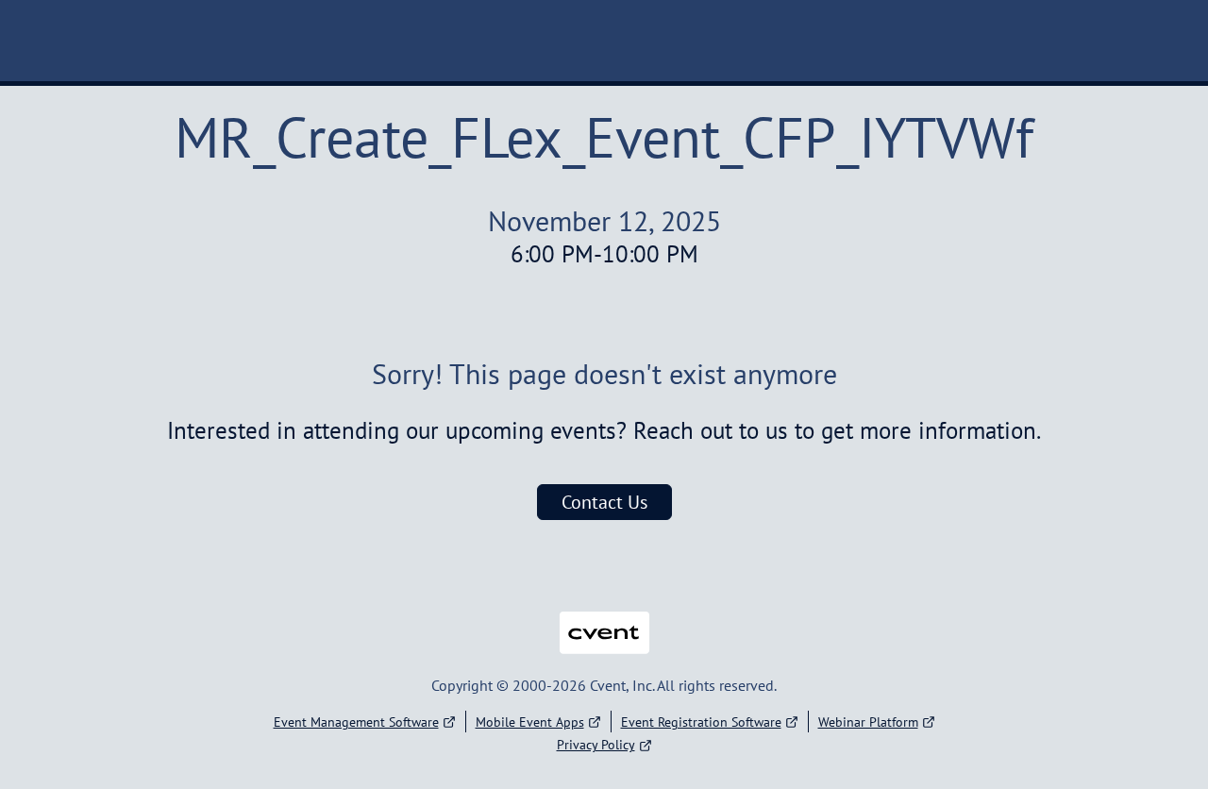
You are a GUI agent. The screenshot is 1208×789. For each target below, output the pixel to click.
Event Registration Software (701, 721)
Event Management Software (356, 721)
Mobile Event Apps (530, 721)
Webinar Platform (868, 721)
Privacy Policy (596, 744)
